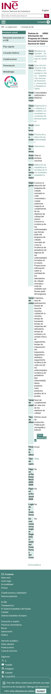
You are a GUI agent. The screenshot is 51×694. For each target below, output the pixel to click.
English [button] (45, 10)
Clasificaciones (10, 59)
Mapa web (5, 578)
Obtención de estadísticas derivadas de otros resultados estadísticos (40, 170)
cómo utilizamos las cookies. (22, 691)
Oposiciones (6, 631)
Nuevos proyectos (9, 596)
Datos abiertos (7, 644)
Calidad (4, 612)
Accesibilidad (7, 584)
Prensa (4, 588)
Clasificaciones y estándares (13, 593)
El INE (4, 602)
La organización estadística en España (20, 27)
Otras (36, 459)
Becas (4, 628)
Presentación (9, 66)
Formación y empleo (10, 621)
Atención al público (9, 641)
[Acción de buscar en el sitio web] (46, 16)
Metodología (8, 72)
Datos (40, 435)
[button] (43, 22)
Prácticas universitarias (11, 625)
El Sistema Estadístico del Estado (16, 609)
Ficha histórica (34, 565)
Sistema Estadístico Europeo (14, 616)
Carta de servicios (9, 651)
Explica (4, 635)
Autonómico (39, 146)
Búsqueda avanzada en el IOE (13, 39)
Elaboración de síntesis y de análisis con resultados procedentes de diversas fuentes (40, 113)
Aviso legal (6, 581)
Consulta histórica (11, 53)
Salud (36, 125)
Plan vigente (8, 47)
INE (2, 27)
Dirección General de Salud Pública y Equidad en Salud (40, 70)
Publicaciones (7, 647)
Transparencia (7, 605)
